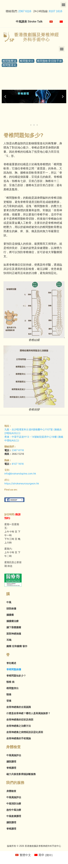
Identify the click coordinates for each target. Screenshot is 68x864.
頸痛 (8, 694)
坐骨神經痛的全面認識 (18, 707)
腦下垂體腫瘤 (13, 627)
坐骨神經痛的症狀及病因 (19, 719)
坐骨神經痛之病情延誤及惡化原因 (24, 732)
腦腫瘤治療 (12, 621)
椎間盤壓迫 (9, 60)
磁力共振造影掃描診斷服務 (21, 774)
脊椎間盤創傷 (13, 669)
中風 (8, 602)
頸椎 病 (10, 681)
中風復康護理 (13, 816)
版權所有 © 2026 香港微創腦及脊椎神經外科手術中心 (34, 846)
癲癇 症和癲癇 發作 (16, 646)
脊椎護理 (11, 767)
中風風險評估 (13, 755)
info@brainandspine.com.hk (20, 473)
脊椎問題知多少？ (16, 675)
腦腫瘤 (10, 614)
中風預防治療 (13, 803)
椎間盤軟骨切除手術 (49, 60)
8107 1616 (55, 11)
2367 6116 (24, 11)
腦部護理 (11, 761)
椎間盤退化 (9, 65)
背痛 (8, 700)
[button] (63, 4)
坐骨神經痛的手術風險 (18, 738)
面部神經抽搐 (13, 633)
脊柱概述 (11, 663)
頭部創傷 (11, 608)
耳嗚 (8, 639)
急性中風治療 (13, 809)
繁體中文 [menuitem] (25, 855)
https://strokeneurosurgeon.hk (21, 483)
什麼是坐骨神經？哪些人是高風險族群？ (28, 713)
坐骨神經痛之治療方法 (18, 725)
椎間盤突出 (27, 60)
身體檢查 (11, 791)
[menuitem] (51, 22)
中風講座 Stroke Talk (29, 21)
